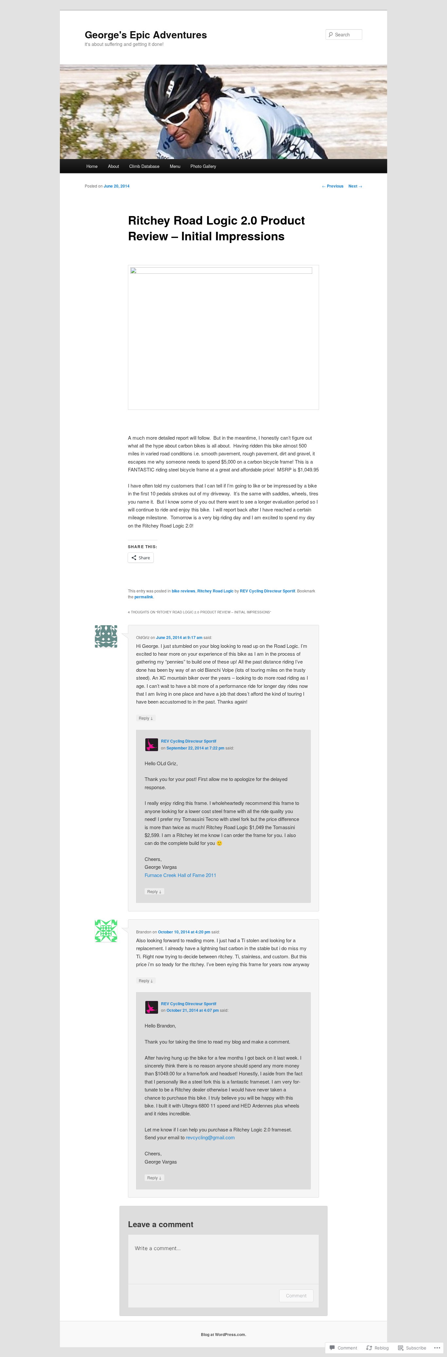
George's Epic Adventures (146, 34)
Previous (333, 186)
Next (355, 186)
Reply (146, 718)
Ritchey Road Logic (215, 591)
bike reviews (183, 591)
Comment (296, 1295)
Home (92, 166)
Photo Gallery (203, 166)
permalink (143, 597)
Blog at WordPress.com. (223, 1334)
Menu (175, 166)
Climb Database (144, 166)
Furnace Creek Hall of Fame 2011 (180, 874)
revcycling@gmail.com (210, 1137)
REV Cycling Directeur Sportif (267, 591)
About (113, 166)
